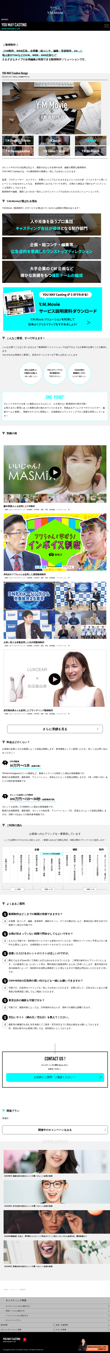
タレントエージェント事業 (11, 1330)
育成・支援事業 (62, 1325)
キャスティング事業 (16, 1300)
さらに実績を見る (55, 729)
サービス (14, 1289)
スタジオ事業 (61, 1330)
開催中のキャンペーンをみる (55, 1129)
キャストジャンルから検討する (18, 1306)
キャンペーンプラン (13, 1320)
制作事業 (4, 1325)
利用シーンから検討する (15, 1311)
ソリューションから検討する (17, 1316)
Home (6, 1289)
